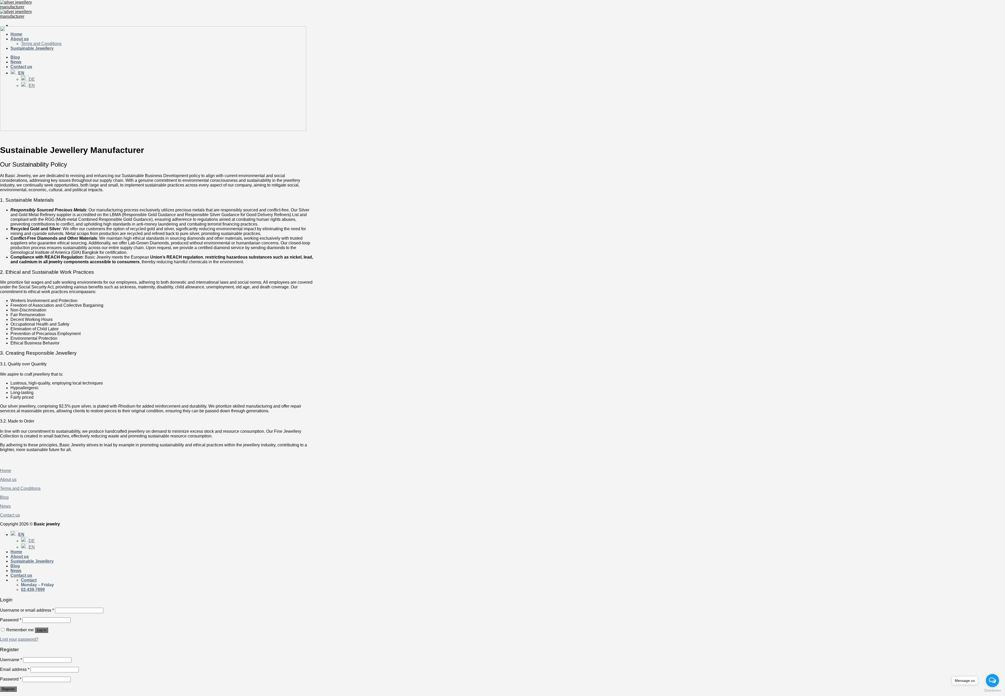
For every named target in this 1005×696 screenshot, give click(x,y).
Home (5, 470)
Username (11, 659)
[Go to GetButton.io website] (992, 690)
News (5, 506)
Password (10, 620)
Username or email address (27, 610)
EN (21, 534)
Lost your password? (19, 639)
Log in (41, 630)
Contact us (10, 515)
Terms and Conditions (20, 488)
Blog (4, 497)
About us (8, 479)
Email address (14, 669)
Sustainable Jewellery (32, 561)
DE (32, 541)
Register (8, 689)
